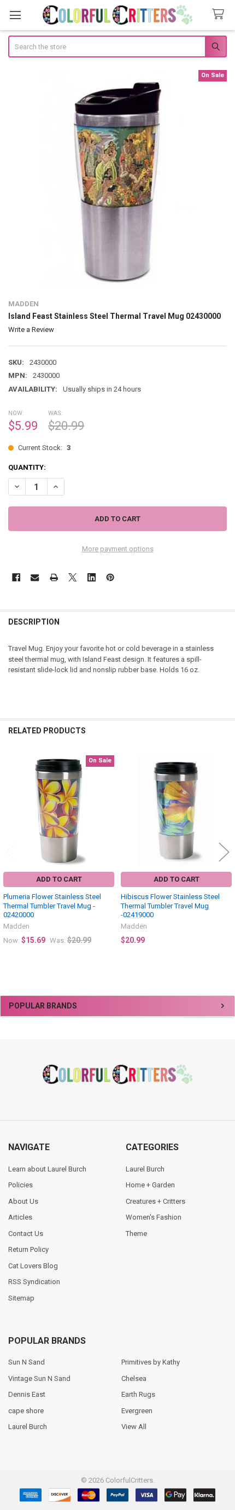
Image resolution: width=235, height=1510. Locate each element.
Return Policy (28, 1249)
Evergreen (136, 1411)
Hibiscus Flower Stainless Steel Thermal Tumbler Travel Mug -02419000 (170, 906)
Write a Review (31, 329)
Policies (20, 1185)
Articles (20, 1217)
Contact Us (25, 1233)
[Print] (54, 577)
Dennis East (26, 1394)
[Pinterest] (110, 577)
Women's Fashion (153, 1217)
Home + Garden (150, 1185)
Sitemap (21, 1298)
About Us (23, 1201)
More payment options (118, 549)
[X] (72, 577)
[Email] (35, 577)
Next (224, 851)
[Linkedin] (91, 577)
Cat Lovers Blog (33, 1266)
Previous (11, 851)
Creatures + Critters (155, 1201)
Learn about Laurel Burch (47, 1169)
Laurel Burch (145, 1169)
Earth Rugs (138, 1394)
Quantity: (27, 467)
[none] (117, 179)
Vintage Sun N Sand (39, 1378)
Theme (136, 1233)
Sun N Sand (26, 1362)
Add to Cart (59, 879)
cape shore (26, 1411)
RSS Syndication (34, 1282)
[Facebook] (16, 577)
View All (133, 1426)
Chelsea (133, 1378)
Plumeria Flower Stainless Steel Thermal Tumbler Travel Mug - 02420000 (52, 906)
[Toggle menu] (15, 15)
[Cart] (220, 14)
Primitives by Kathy (150, 1362)
